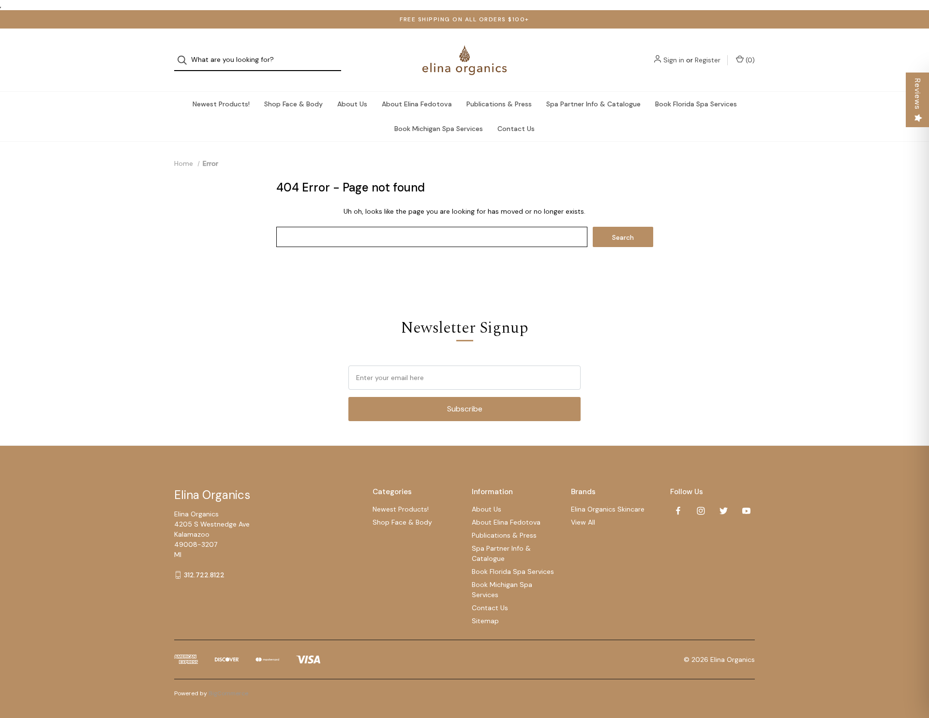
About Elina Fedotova (417, 104)
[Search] (185, 60)
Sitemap (485, 620)
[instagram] (701, 511)
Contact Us (516, 128)
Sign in (673, 60)
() (749, 60)
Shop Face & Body (293, 104)
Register (707, 60)
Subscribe (464, 409)
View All (583, 522)
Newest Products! (221, 104)
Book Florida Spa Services (696, 104)
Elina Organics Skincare (607, 509)
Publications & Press (499, 104)
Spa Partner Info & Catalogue (593, 104)
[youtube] (746, 511)
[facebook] (678, 511)
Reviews (918, 94)
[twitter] (723, 511)
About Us (352, 104)
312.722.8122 (204, 575)
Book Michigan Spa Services (438, 128)
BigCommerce (228, 693)
